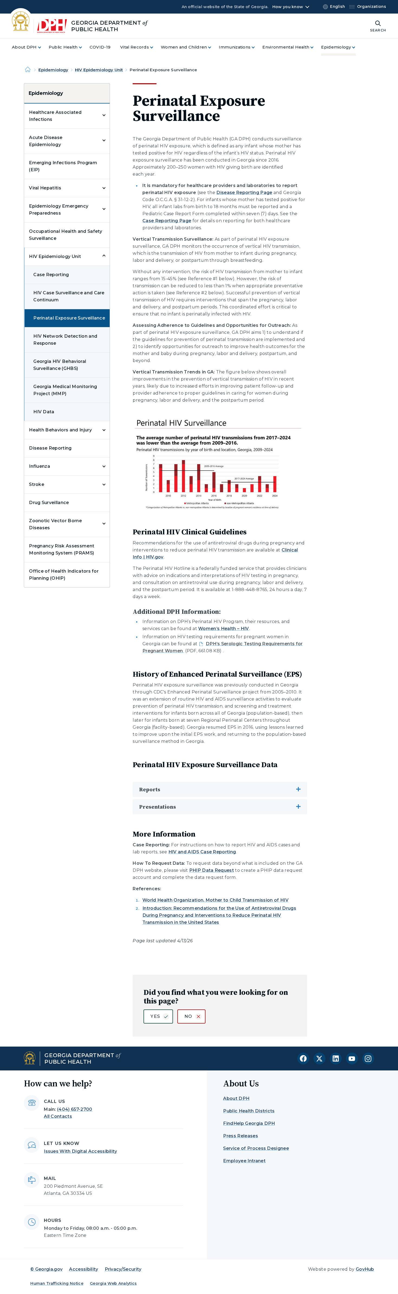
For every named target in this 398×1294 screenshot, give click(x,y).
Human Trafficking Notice (56, 1283)
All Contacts (58, 1116)
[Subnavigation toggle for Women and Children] (213, 47)
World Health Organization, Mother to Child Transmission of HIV (215, 900)
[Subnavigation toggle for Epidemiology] (357, 47)
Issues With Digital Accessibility (80, 1151)
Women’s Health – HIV (223, 628)
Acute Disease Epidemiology (45, 141)
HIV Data (43, 411)
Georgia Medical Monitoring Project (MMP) (65, 390)
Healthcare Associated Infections (55, 116)
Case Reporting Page (166, 220)
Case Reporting (51, 274)
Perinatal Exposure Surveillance (69, 318)
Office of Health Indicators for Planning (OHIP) (64, 575)
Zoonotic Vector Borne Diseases (55, 524)
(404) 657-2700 (74, 1109)
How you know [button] (287, 7)
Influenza (39, 466)
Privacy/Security (123, 1269)
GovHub (365, 1269)
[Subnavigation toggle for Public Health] (84, 47)
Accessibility (83, 1269)
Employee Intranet (244, 1160)
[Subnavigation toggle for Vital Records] (155, 47)
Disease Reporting (50, 448)
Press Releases (240, 1135)
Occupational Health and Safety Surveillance (65, 235)
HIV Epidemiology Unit (99, 69)
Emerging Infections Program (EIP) (63, 166)
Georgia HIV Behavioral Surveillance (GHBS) (59, 365)
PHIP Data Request (211, 870)
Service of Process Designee (256, 1148)
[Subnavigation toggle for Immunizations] (256, 47)
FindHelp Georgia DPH (249, 1123)
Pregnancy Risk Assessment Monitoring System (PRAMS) (61, 549)
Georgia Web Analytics (113, 1283)
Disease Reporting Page (244, 192)
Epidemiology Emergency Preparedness (58, 210)
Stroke (36, 484)
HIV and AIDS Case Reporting (202, 851)
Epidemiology (53, 69)
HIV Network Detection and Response (65, 340)
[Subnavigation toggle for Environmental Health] (315, 47)
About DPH (236, 1098)
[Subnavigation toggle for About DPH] (43, 47)
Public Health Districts (249, 1111)
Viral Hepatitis (45, 188)
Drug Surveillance (49, 502)
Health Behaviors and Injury (60, 430)
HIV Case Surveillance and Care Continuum (69, 296)
